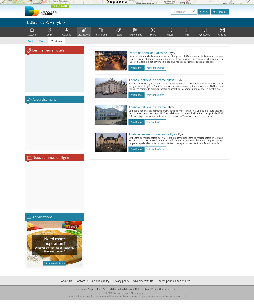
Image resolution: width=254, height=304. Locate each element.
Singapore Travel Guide (98, 289)
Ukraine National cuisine (138, 289)
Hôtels (118, 34)
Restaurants (101, 34)
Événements (135, 34)
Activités (66, 34)
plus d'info (136, 67)
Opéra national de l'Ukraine (147, 53)
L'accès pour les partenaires (173, 281)
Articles (222, 34)
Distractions (84, 34)
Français (221, 11)
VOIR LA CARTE (60, 5)
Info (187, 34)
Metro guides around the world (164, 289)
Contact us (82, 281)
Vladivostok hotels (118, 289)
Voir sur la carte (155, 67)
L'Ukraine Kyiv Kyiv (44, 22)
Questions (204, 34)
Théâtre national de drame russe (151, 80)
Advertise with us (143, 281)
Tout (30, 41)
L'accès (204, 11)
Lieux (49, 34)
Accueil (32, 34)
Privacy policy (121, 281)
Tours (153, 34)
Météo (170, 34)
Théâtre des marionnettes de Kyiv (152, 134)
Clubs (42, 41)
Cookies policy (100, 281)
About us (66, 281)
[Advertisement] (54, 126)
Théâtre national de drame (147, 107)
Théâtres (56, 41)
